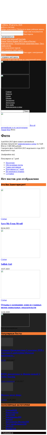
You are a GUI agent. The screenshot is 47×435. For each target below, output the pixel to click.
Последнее (10, 163)
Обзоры (8, 98)
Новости (9, 94)
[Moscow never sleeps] (7, 390)
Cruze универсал (8, 381)
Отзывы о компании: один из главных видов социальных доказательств (21, 306)
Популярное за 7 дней (15, 169)
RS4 (8, 130)
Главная (8, 92)
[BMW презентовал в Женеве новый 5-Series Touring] (7, 369)
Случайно (10, 174)
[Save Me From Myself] (20, 217)
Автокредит (10, 100)
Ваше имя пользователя (33, 32)
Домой (4, 130)
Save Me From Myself (12, 223)
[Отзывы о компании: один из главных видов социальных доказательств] (20, 298)
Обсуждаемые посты (14, 165)
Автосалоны (10, 103)
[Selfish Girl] (20, 257)
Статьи (8, 96)
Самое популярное (13, 167)
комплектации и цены (27, 144)
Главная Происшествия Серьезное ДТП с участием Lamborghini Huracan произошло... (22, 353)
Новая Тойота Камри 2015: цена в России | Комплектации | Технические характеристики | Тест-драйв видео (22, 43)
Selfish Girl (6, 264)
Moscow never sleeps (11, 395)
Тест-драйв (10, 105)
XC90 (3, 360)
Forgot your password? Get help (13, 39)
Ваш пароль (28, 34)
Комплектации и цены (14, 107)
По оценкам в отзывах (15, 171)
